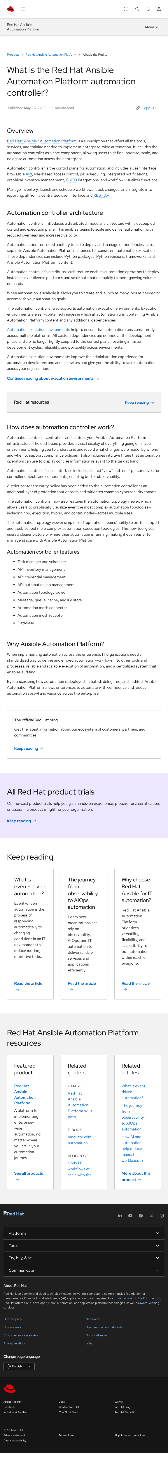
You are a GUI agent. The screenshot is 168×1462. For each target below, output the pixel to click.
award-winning (149, 1303)
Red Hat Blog (122, 1407)
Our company (13, 1319)
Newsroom (93, 1319)
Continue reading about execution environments (50, 378)
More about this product (136, 1176)
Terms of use (66, 1435)
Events (118, 1402)
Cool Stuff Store (68, 1412)
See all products (28, 1173)
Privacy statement (14, 1435)
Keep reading (137, 402)
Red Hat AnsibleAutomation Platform (23, 27)
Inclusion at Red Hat (16, 1412)
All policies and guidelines (129, 1435)
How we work (12, 1327)
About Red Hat (12, 1402)
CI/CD (71, 179)
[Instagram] (161, 1217)
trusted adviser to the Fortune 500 (137, 1298)
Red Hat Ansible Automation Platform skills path (80, 1105)
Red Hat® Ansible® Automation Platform (42, 140)
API (29, 174)
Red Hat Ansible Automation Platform (51, 55)
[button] (147, 108)
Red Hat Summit (124, 1412)
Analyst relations (15, 1343)
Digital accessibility (15, 1440)
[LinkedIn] (119, 1217)
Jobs (89, 1343)
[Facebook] (141, 1217)
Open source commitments (104, 1327)
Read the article (28, 983)
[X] (151, 1217)
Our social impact (97, 1335)
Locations (9, 1407)
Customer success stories (21, 1335)
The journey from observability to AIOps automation (133, 1117)
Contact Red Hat (69, 1407)
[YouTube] (130, 1217)
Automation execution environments (38, 329)
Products (13, 55)
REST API (101, 195)
